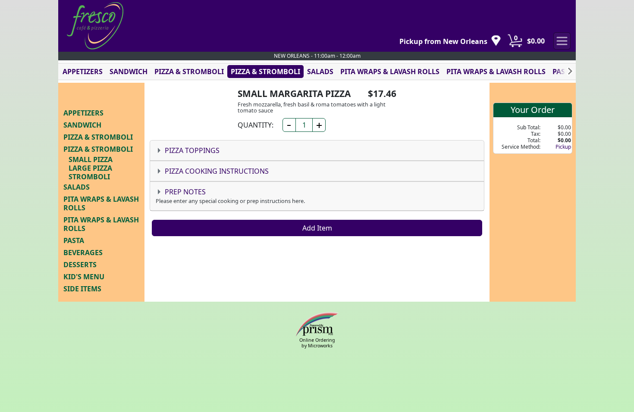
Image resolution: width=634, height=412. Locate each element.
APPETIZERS (83, 71)
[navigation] (450, 41)
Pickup (563, 146)
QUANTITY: (255, 125)
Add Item (317, 228)
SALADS (320, 71)
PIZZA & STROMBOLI (189, 71)
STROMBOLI (89, 176)
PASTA (562, 71)
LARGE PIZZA (90, 168)
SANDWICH (129, 71)
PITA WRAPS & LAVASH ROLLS (389, 71)
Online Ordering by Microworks (317, 343)
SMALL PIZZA (91, 159)
